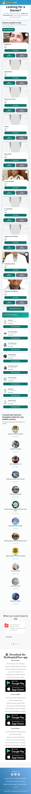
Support (15, 784)
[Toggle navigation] (28, 1)
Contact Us (17, 778)
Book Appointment (15, 326)
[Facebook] (12, 774)
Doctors (8, 781)
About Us (11, 778)
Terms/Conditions (22, 784)
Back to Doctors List (15, 308)
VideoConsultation (21, 55)
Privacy (16, 787)
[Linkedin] (15, 774)
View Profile (15, 50)
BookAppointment (9, 55)
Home (6, 778)
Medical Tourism (8, 784)
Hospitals (23, 778)
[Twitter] (19, 774)
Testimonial (22, 781)
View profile (10, 323)
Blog (11, 781)
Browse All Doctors (8, 29)
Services (15, 781)
